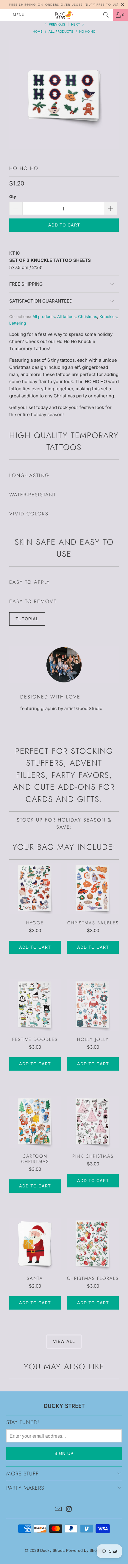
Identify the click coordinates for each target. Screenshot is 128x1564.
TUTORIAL (27, 618)
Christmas (87, 316)
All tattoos (66, 316)
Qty (12, 196)
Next (76, 24)
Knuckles (108, 316)
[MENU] (3, 15)
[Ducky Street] (64, 15)
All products (43, 316)
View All (64, 1341)
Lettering (17, 323)
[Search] (106, 15)
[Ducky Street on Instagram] (69, 1509)
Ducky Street (52, 1550)
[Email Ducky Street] (58, 1509)
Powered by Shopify (85, 1550)
